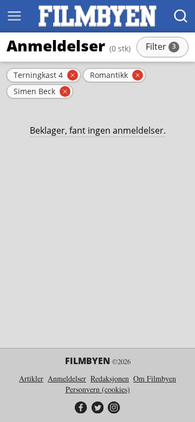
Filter (166, 48)
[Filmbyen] (97, 16)
